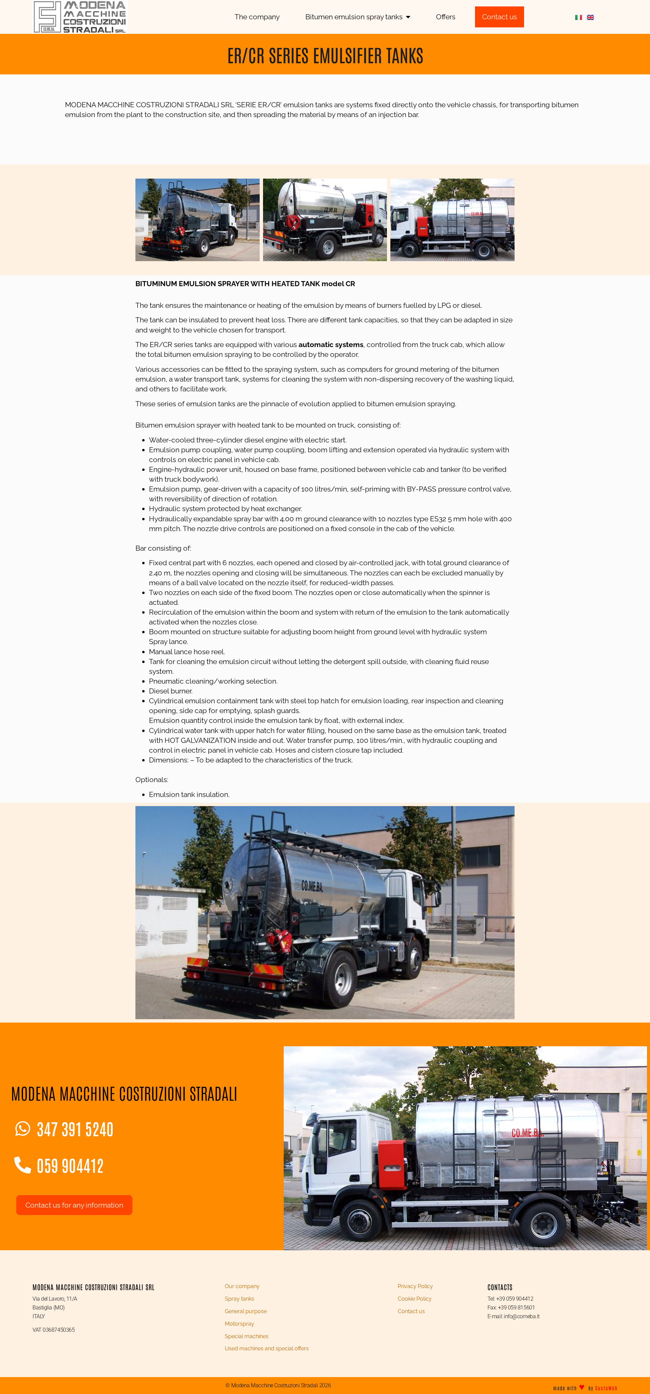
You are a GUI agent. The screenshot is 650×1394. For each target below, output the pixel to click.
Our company (242, 1286)
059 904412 (70, 1164)
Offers (445, 17)
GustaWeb (606, 1388)
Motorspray (239, 1324)
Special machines (246, 1336)
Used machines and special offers (267, 1348)
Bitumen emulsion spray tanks (354, 17)
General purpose (246, 1311)
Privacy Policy (415, 1286)
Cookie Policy (415, 1299)
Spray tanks (239, 1299)
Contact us (411, 1311)
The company (257, 17)
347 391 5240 (75, 1128)
